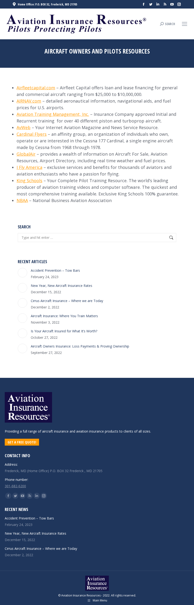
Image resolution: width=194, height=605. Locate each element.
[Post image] (22, 272)
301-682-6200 (15, 486)
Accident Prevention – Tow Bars (55, 270)
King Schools (29, 180)
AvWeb (24, 127)
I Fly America (29, 167)
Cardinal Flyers (32, 134)
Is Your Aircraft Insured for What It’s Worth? (64, 331)
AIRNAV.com (29, 101)
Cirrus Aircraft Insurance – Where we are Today (67, 300)
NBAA (22, 200)
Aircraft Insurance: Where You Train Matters (64, 316)
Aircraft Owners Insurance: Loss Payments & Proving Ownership (80, 346)
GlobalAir (26, 154)
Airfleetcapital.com (36, 87)
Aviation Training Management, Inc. (53, 114)
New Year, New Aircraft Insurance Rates (61, 285)
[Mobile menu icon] (184, 24)
